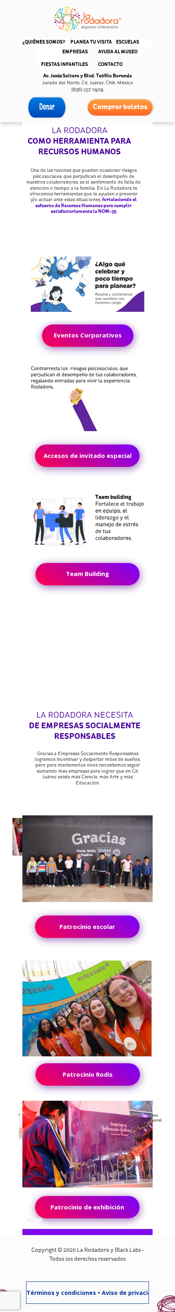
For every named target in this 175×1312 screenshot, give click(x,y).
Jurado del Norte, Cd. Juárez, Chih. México (87, 83)
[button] (87, 335)
